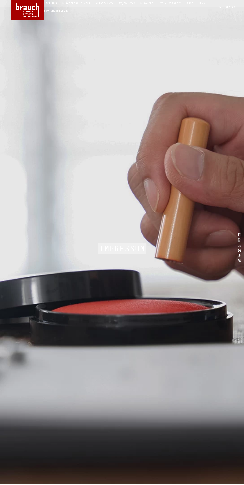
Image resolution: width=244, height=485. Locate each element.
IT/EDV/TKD (127, 3)
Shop (190, 3)
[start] (27, 10)
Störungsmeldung (56, 10)
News (201, 3)
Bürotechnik (104, 3)
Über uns (50, 3)
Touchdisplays (171, 3)
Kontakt (231, 7)
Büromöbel (147, 3)
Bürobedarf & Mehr (76, 3)
